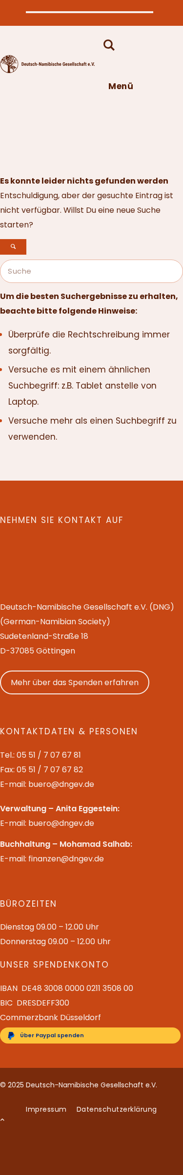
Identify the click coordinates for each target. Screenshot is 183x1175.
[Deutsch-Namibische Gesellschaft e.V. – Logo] (47, 70)
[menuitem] (116, 46)
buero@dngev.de (61, 784)
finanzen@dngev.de (66, 858)
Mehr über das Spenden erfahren (75, 682)
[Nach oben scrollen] (2, 1120)
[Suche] (107, 46)
